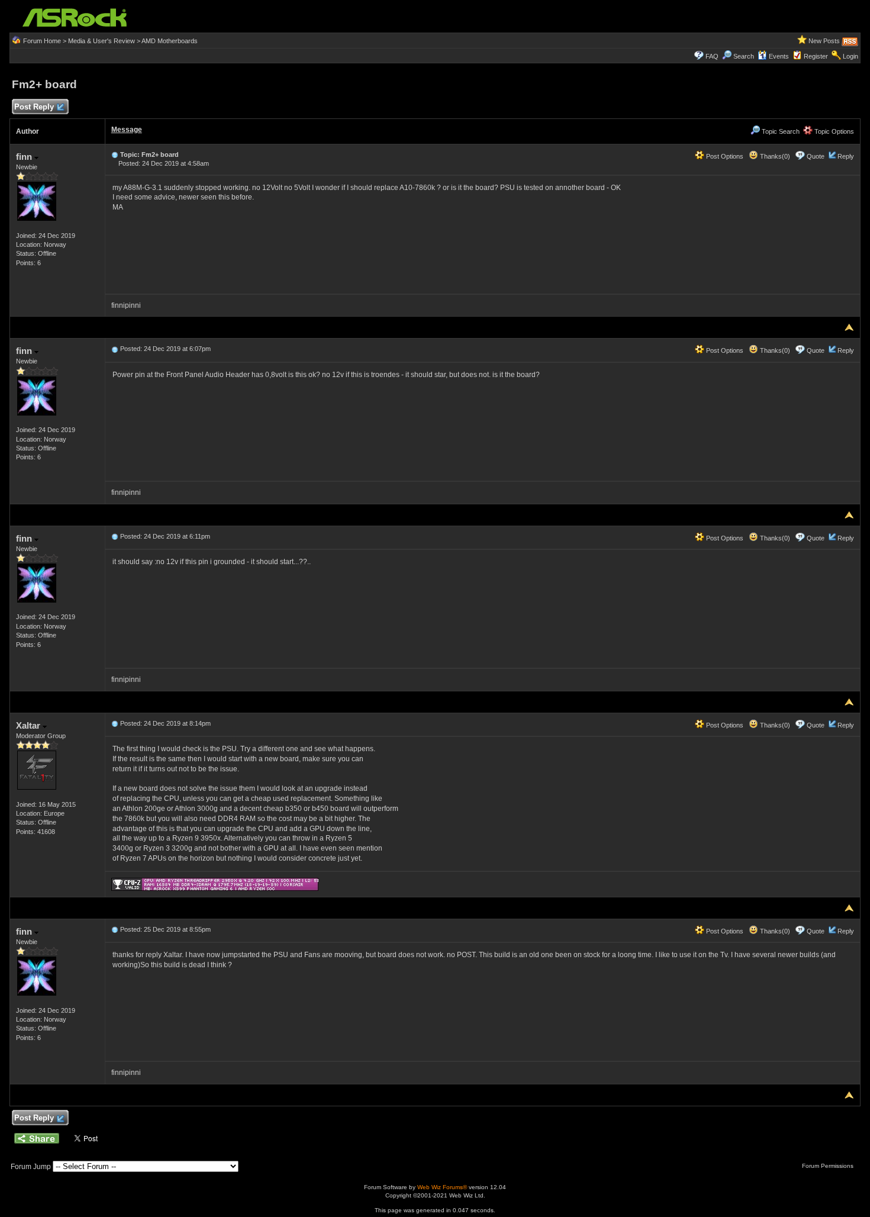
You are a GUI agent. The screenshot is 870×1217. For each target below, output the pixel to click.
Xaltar (29, 725)
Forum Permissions (828, 1166)
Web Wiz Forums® (442, 1187)
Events (779, 56)
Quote (815, 156)
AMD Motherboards (169, 40)
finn (25, 157)
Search (743, 56)
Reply (845, 156)
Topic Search (780, 131)
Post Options (723, 156)
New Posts (824, 40)
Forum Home (42, 40)
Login (850, 56)
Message (126, 129)
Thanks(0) (774, 156)
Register (816, 56)
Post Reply (34, 106)
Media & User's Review (101, 40)
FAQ (711, 56)
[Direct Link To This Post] (114, 154)
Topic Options (833, 131)
